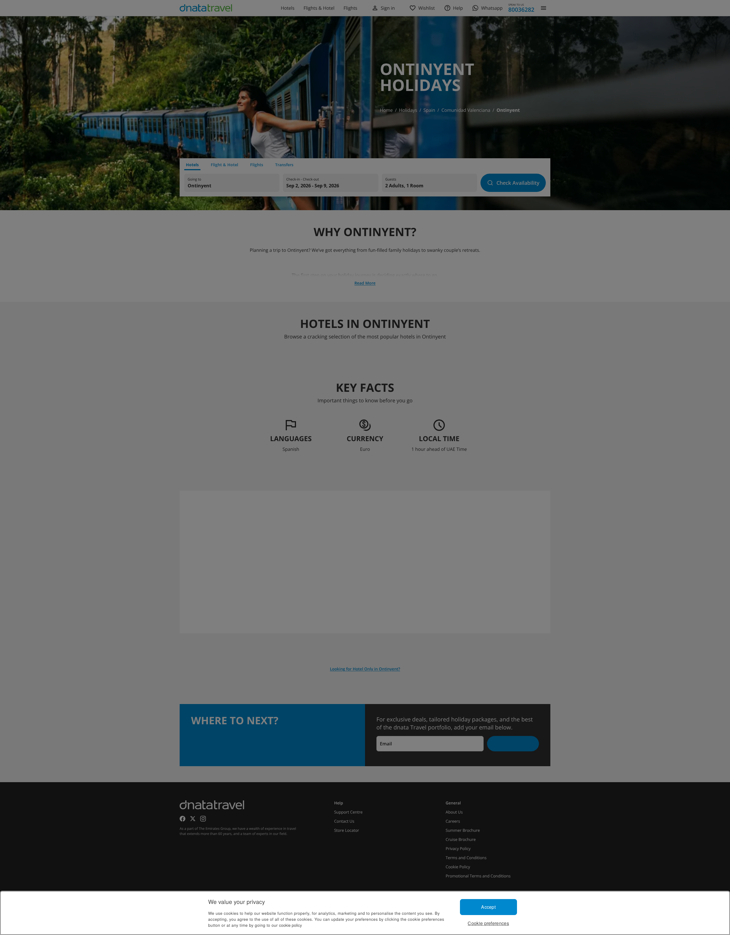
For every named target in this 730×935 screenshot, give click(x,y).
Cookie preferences (488, 923)
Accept (488, 907)
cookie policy (290, 925)
